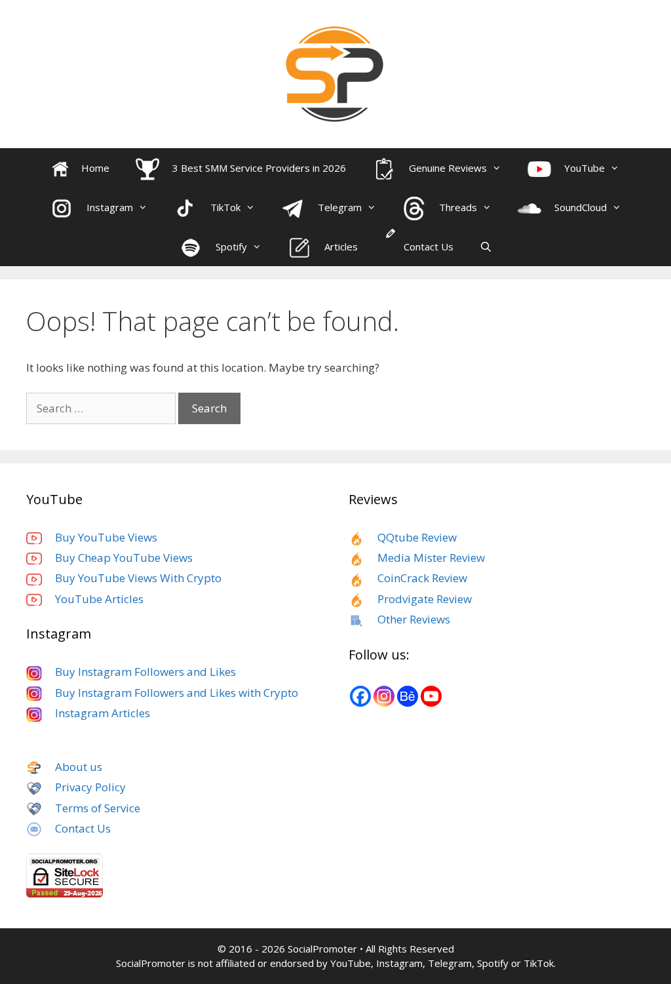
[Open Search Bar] (486, 246)
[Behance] (407, 696)
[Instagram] (384, 696)
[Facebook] (360, 696)
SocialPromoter (322, 948)
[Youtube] (431, 696)
